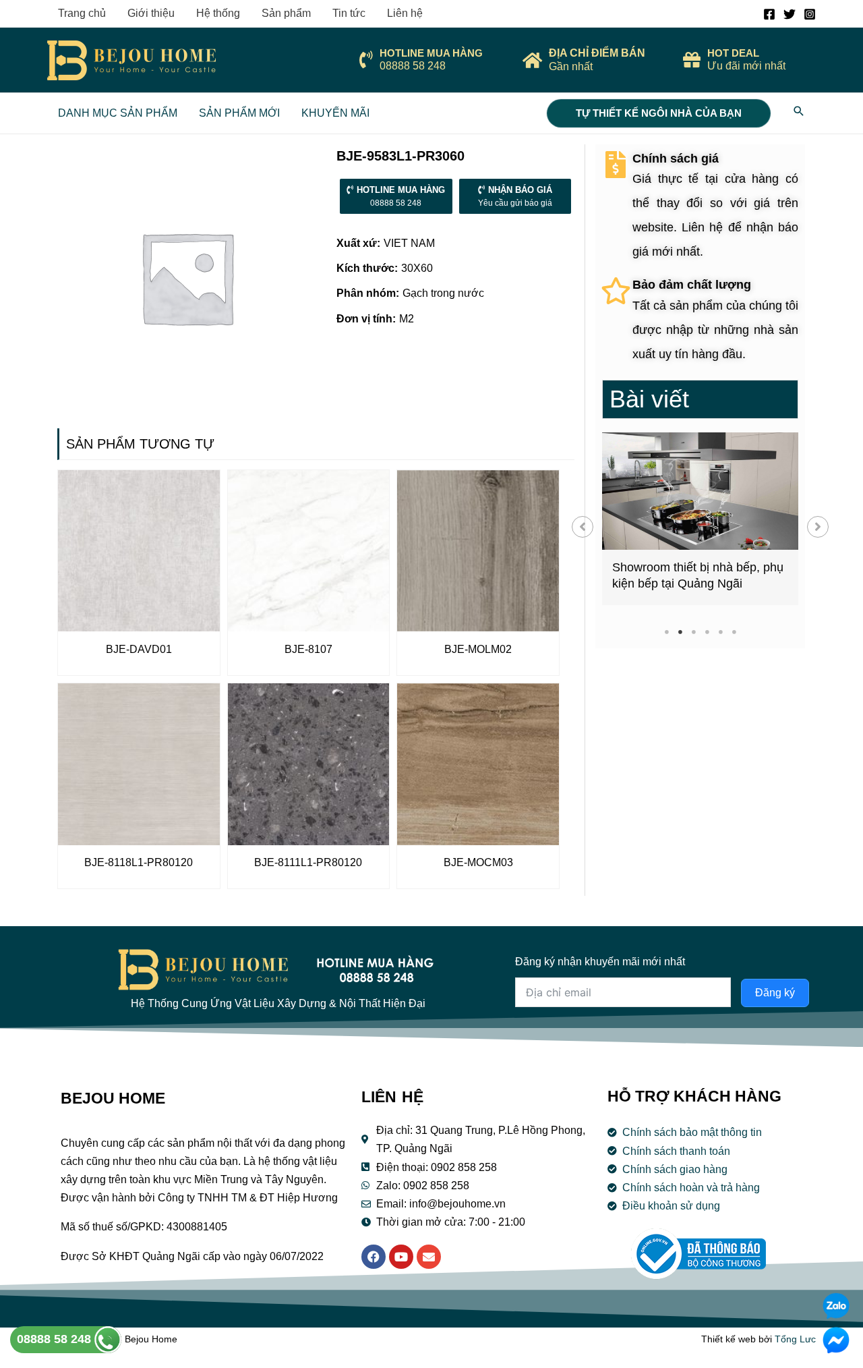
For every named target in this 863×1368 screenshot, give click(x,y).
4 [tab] (707, 631)
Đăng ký (775, 992)
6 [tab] (734, 631)
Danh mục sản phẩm (117, 113)
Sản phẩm (286, 13)
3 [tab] (693, 631)
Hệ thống (218, 13)
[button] (582, 527)
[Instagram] (810, 14)
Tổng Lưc (795, 1339)
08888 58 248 (55, 1339)
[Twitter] (789, 14)
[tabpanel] (700, 518)
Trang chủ (82, 13)
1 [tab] (666, 631)
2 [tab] (680, 631)
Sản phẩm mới (239, 113)
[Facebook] (769, 14)
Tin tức (348, 13)
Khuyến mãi (335, 113)
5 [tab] (720, 631)
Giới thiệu (151, 13)
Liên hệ (405, 13)
